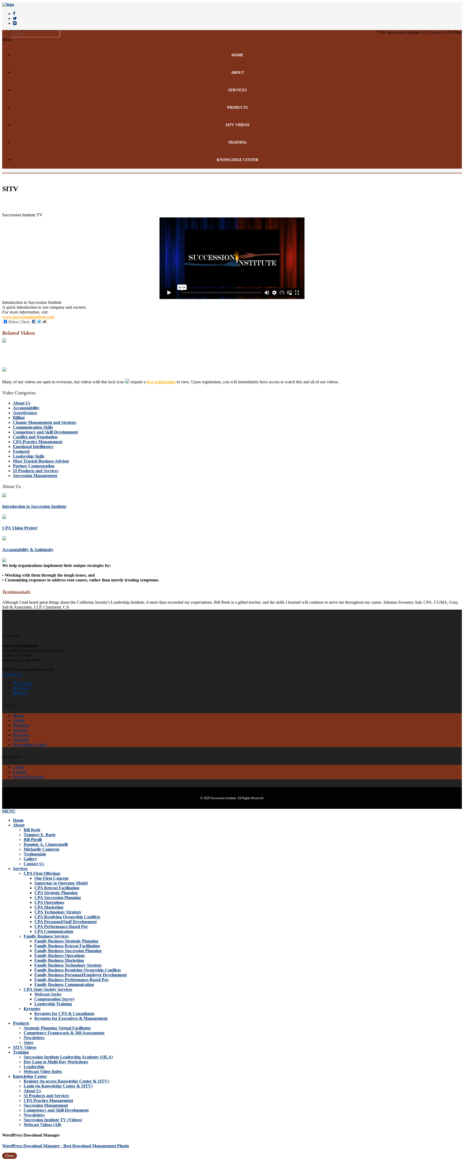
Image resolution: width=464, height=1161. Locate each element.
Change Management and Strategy (45, 422)
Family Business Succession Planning (68, 950)
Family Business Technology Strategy (68, 965)
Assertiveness (25, 412)
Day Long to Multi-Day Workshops (56, 1062)
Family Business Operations (59, 955)
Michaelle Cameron (41, 849)
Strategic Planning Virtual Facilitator (57, 1028)
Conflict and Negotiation (35, 437)
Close (9, 1156)
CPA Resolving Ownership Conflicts (67, 917)
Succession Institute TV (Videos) (53, 1120)
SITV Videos (237, 125)
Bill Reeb (32, 830)
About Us (21, 403)
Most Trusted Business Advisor (41, 461)
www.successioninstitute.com (28, 317)
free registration (161, 382)
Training (237, 142)
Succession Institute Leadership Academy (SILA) (68, 1057)
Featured (21, 451)
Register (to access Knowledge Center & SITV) (66, 1081)
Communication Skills (33, 427)
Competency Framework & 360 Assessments (64, 1033)
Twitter (23, 688)
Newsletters (34, 1037)
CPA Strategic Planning (56, 892)
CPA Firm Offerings (42, 873)
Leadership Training (53, 1004)
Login (18, 767)
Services (237, 90)
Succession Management (35, 475)
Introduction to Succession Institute (34, 506)
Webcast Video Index (43, 1071)
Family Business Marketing (59, 960)
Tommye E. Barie (40, 834)
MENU (9, 811)
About (237, 73)
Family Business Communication (64, 984)
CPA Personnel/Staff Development (65, 921)
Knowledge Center (237, 160)
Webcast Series (47, 994)
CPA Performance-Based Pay (61, 926)
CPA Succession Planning (57, 897)
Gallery (30, 859)
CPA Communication (53, 931)
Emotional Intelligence (33, 446)
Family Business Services (46, 936)
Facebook (24, 683)
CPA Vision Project (19, 528)
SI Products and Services (35, 470)
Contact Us (34, 863)
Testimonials (35, 854)
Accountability (26, 408)
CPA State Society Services (48, 989)
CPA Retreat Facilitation (56, 888)
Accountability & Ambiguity (27, 549)
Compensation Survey (54, 999)
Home (237, 55)
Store (28, 1042)
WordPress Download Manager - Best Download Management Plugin (65, 1146)
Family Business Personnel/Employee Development (80, 975)
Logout (19, 772)
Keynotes (21, 735)
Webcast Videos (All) (42, 1124)
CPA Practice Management (37, 441)
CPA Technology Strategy (57, 912)
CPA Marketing (48, 907)
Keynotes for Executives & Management (70, 1018)
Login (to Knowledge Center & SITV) (58, 1086)
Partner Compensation (34, 466)
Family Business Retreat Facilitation (67, 946)
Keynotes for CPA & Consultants (64, 1013)
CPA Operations (49, 902)
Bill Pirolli (33, 839)
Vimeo (22, 693)
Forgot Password (28, 776)
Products (237, 107)
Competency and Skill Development (45, 432)
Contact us (12, 674)
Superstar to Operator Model (61, 883)
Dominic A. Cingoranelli (46, 844)
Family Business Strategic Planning (66, 941)
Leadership (34, 1066)
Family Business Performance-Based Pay (71, 979)
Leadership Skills (28, 456)
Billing (19, 417)
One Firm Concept (51, 878)
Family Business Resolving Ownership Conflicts (77, 970)
